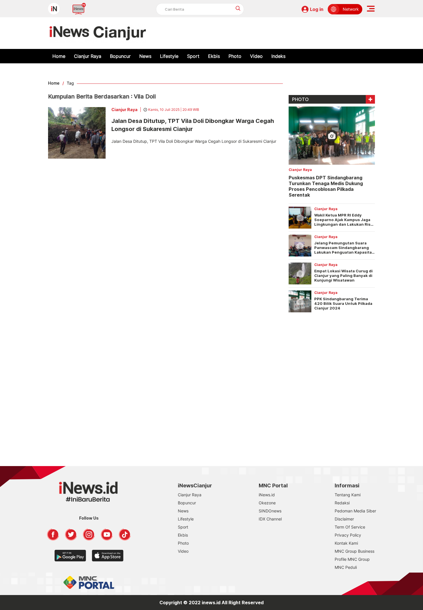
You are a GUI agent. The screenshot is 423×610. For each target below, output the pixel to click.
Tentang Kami (348, 494)
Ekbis (214, 56)
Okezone (267, 502)
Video (256, 56)
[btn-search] (238, 8)
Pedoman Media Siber (355, 510)
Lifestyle (169, 56)
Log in (316, 9)
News (145, 56)
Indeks (278, 56)
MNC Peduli (346, 567)
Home (58, 56)
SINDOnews (270, 510)
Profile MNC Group (352, 559)
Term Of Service (350, 527)
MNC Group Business (354, 551)
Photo (234, 56)
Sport (193, 56)
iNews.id (267, 494)
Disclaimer (344, 518)
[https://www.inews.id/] (97, 33)
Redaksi (342, 502)
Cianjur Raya (87, 56)
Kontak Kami (346, 543)
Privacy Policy (348, 535)
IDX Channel (270, 518)
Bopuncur (120, 56)
